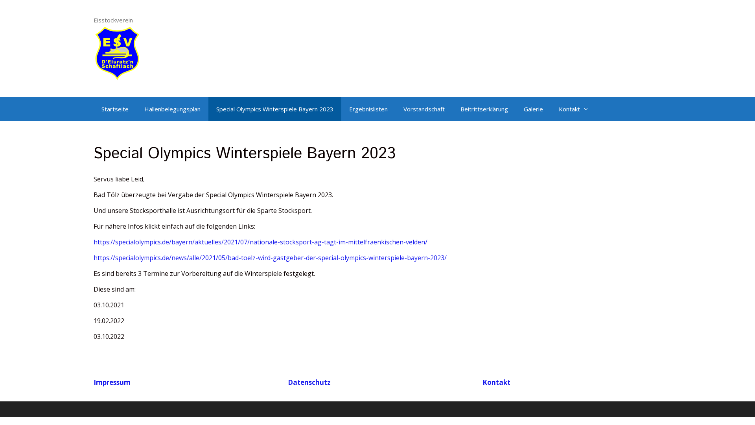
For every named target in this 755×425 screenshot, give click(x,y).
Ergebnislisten (368, 109)
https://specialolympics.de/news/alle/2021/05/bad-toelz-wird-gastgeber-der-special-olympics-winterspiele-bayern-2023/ (270, 257)
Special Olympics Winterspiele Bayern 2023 (274, 109)
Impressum (112, 382)
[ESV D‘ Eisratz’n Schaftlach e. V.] (117, 52)
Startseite (115, 109)
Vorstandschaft (424, 109)
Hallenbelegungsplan (172, 109)
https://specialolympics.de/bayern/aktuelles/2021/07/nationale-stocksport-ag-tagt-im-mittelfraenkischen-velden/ (260, 242)
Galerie (533, 109)
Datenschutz (309, 382)
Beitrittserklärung (484, 109)
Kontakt (569, 109)
